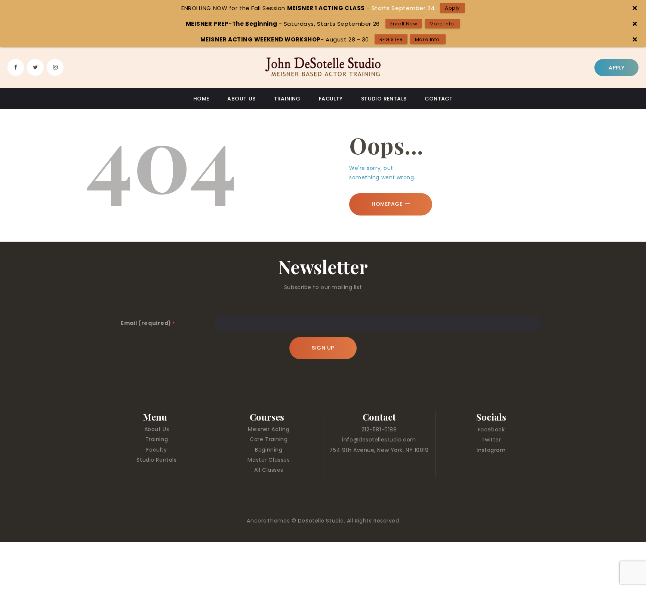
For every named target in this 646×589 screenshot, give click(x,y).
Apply (452, 8)
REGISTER (391, 39)
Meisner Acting (268, 429)
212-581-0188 (379, 429)
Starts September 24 (403, 8)
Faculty (156, 449)
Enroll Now (404, 23)
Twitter (491, 439)
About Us (156, 429)
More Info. (443, 23)
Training (156, 439)
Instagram (491, 450)
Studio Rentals (156, 460)
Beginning (268, 449)
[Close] (634, 8)
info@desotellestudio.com (379, 439)
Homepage (387, 204)
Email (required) (148, 323)
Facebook (491, 429)
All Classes (268, 470)
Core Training (268, 439)
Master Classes (268, 460)
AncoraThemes (269, 520)
